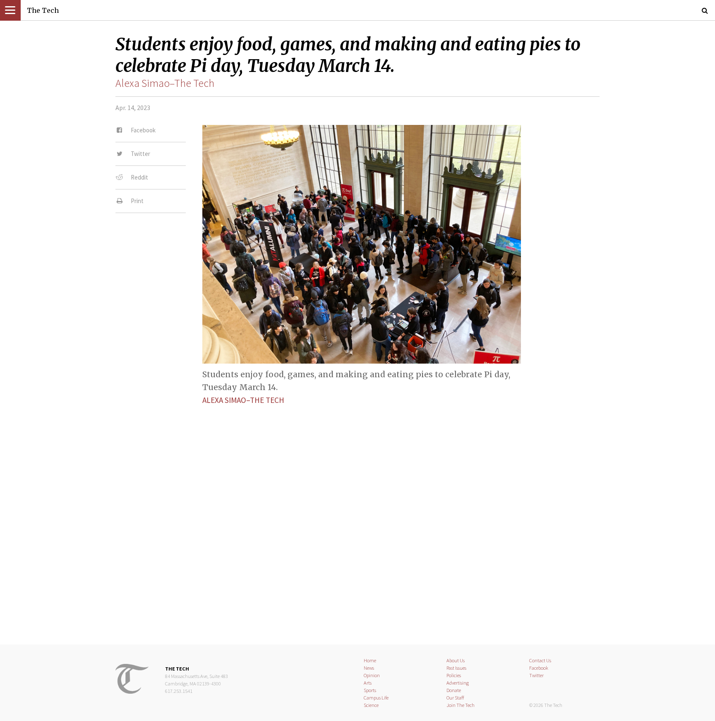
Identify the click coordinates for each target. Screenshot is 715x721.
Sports (370, 690)
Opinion (372, 675)
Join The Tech (460, 705)
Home (370, 660)
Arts (368, 683)
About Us (455, 660)
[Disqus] (357, 517)
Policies (453, 675)
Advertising (457, 683)
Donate (453, 690)
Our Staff (455, 698)
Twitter (536, 675)
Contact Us (540, 660)
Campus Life (376, 698)
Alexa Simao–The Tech (164, 83)
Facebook (538, 668)
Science (371, 705)
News (369, 668)
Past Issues (456, 668)
